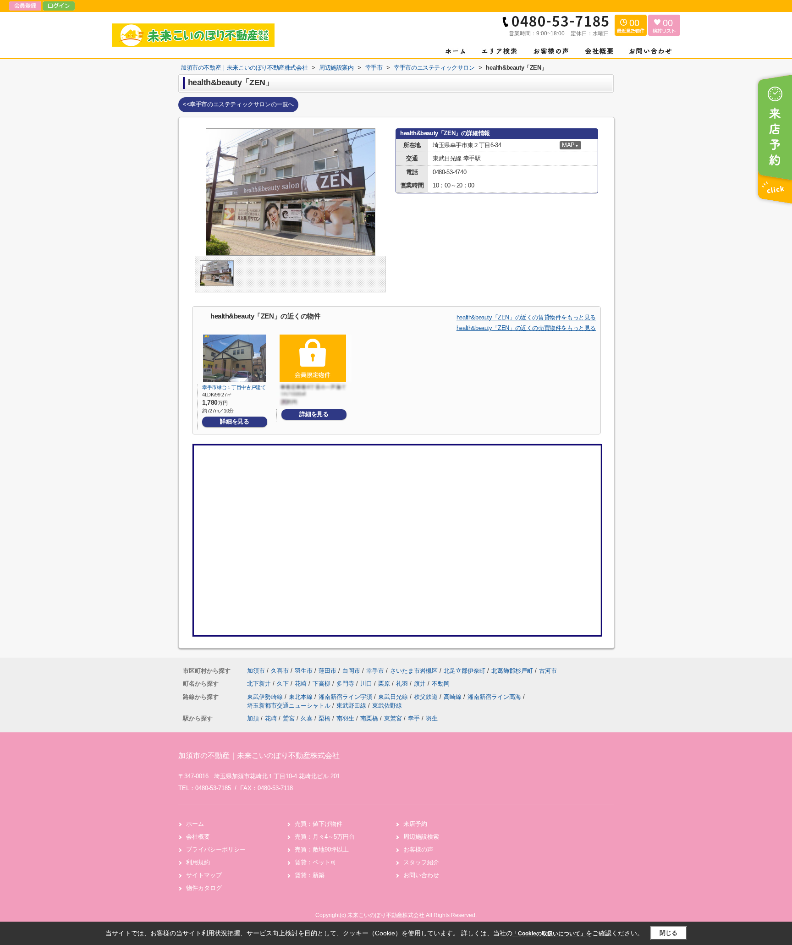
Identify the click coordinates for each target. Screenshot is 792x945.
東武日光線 (394, 696)
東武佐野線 (387, 705)
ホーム (195, 823)
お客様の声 (418, 849)
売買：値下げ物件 (318, 823)
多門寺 (346, 683)
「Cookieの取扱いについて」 (549, 933)
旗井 (421, 683)
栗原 (385, 683)
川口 (367, 683)
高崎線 (453, 696)
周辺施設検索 (421, 836)
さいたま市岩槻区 (414, 670)
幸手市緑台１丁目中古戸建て (234, 387)
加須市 (256, 670)
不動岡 (441, 683)
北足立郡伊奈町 (464, 670)
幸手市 (375, 670)
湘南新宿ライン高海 (495, 696)
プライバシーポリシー (216, 849)
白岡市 (351, 670)
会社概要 (198, 836)
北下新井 (260, 683)
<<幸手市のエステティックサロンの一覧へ (238, 104)
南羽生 (345, 718)
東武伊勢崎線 (266, 696)
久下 (284, 683)
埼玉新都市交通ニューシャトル (289, 705)
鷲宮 (289, 718)
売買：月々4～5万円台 (325, 836)
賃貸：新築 (309, 875)
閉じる (668, 932)
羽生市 (304, 670)
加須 (253, 718)
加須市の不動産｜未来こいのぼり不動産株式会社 (259, 755)
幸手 (414, 718)
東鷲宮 (393, 718)
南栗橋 (369, 718)
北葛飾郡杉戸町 (512, 670)
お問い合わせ (421, 875)
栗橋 (324, 718)
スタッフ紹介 (421, 862)
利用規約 (198, 862)
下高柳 (322, 683)
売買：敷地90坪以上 (322, 849)
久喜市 (280, 670)
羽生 (432, 718)
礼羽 (403, 683)
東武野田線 (352, 705)
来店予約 (415, 823)
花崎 (301, 683)
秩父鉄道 (427, 696)
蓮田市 (327, 670)
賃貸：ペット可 (315, 862)
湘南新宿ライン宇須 (346, 696)
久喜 (307, 718)
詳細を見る (234, 421)
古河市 (548, 670)
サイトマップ (204, 875)
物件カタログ (204, 888)
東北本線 (301, 696)
